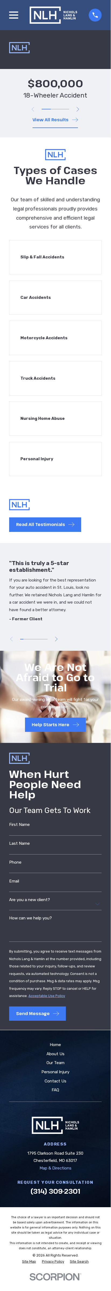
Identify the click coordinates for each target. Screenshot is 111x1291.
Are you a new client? (29, 900)
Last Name (19, 844)
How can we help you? (30, 918)
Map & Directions (55, 1168)
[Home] (53, 15)
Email (14, 881)
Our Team (55, 1062)
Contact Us (55, 1081)
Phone (15, 862)
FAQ (55, 1090)
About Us (55, 1053)
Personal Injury (55, 1072)
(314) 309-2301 (55, 1191)
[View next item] (78, 109)
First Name (19, 825)
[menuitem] (29, 1262)
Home (55, 1044)
